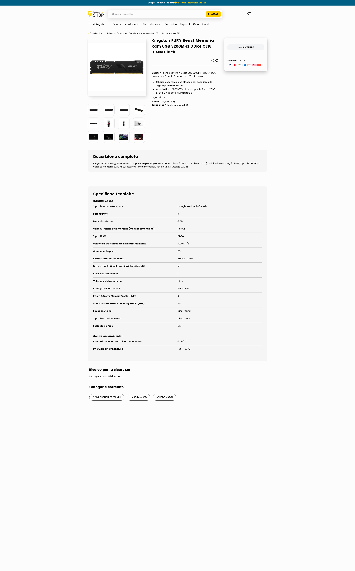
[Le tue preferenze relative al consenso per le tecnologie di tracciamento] (350, 566)
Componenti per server (107, 397)
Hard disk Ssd (138, 397)
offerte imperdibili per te (192, 2)
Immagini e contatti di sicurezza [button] (106, 376)
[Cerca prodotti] (213, 14)
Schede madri (164, 397)
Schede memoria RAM (171, 33)
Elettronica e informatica (127, 33)
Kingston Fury (168, 101)
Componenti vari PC (149, 33)
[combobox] (165, 14)
